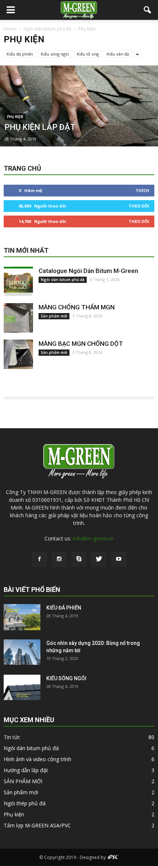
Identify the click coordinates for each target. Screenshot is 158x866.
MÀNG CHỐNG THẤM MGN (77, 307)
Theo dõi (139, 206)
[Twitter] (98, 559)
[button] (147, 10)
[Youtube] (118, 559)
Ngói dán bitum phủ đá (63, 279)
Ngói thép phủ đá (25, 803)
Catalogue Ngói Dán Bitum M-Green (88, 270)
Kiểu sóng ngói (55, 54)
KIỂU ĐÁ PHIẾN (63, 608)
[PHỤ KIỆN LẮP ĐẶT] (79, 128)
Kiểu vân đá (118, 54)
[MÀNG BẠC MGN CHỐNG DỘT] (18, 354)
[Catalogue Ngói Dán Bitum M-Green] (18, 281)
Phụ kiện (15, 117)
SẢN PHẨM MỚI (23, 781)
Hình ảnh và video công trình (37, 759)
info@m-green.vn (93, 538)
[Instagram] (59, 559)
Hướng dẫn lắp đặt (26, 770)
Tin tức (12, 737)
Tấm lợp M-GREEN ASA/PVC (37, 825)
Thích (142, 190)
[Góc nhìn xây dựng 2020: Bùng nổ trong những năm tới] (22, 652)
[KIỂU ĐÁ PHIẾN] (22, 617)
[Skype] (79, 559)
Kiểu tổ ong (88, 54)
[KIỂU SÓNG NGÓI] (22, 687)
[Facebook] (39, 559)
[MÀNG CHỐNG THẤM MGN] (18, 318)
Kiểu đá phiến (20, 54)
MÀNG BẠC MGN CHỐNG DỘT (81, 343)
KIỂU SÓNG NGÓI (66, 678)
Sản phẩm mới (54, 316)
